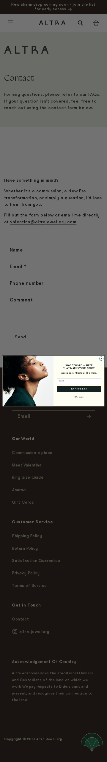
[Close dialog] (101, 359)
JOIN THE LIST (79, 389)
